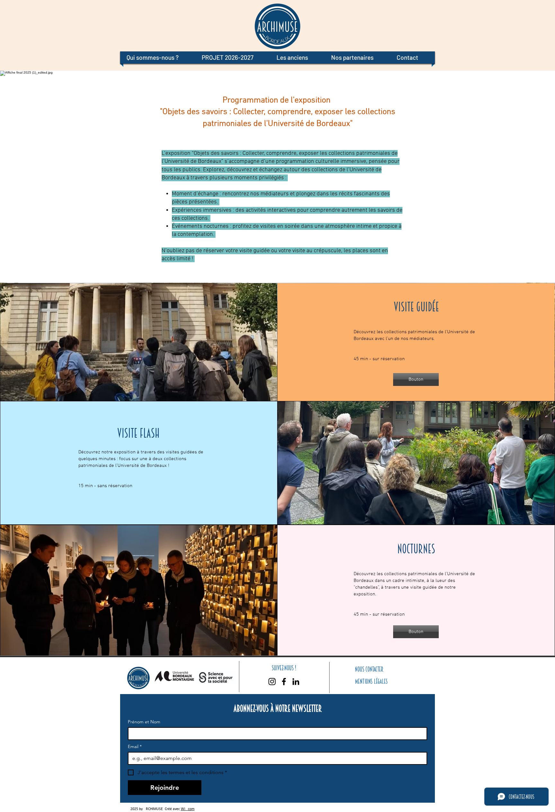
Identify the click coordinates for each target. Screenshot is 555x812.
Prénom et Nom (144, 722)
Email (135, 746)
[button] (158, 57)
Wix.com (188, 809)
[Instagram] (272, 681)
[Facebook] (284, 681)
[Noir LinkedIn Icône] (296, 681)
